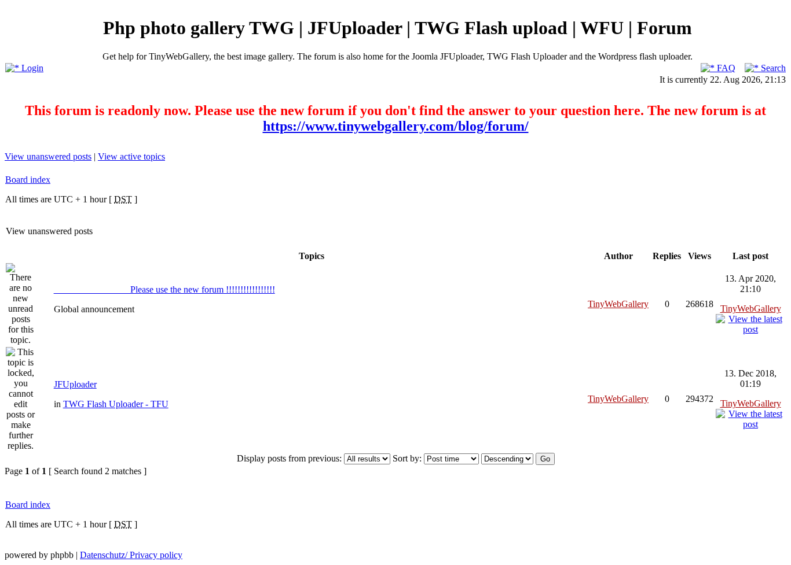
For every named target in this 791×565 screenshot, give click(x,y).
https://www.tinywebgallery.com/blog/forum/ (396, 126)
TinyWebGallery (618, 304)
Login (31, 68)
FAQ (725, 68)
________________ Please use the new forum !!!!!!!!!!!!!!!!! (164, 289)
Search (772, 68)
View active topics (131, 156)
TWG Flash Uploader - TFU (116, 404)
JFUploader (75, 384)
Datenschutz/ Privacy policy (131, 555)
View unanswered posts (48, 156)
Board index (27, 179)
